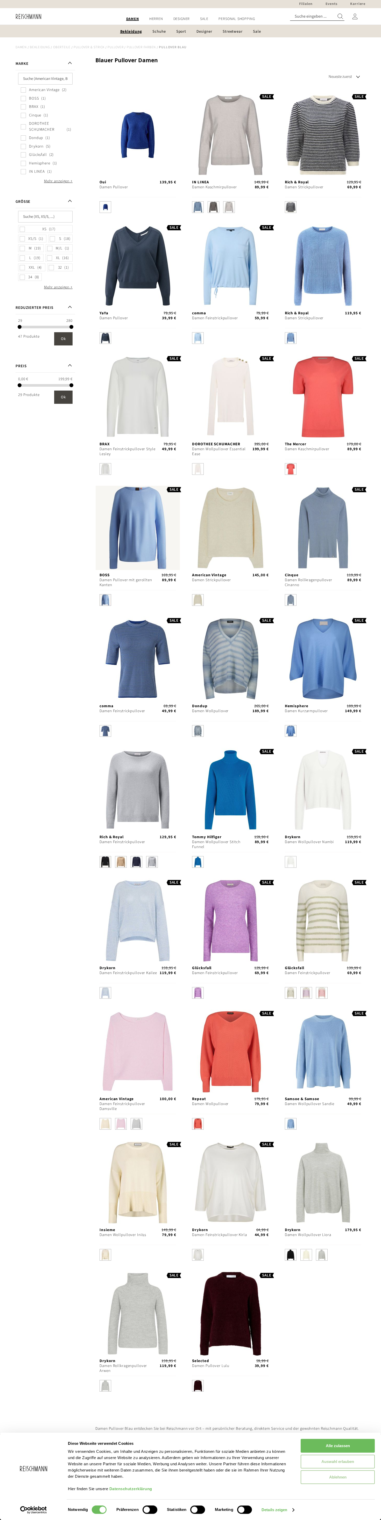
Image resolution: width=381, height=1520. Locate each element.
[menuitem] (132, 19)
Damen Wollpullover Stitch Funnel (216, 844)
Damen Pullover (114, 187)
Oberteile (61, 47)
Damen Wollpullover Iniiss (123, 1235)
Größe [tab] (23, 201)
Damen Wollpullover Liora (308, 1235)
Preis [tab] (21, 366)
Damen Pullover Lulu (210, 1366)
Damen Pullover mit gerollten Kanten (126, 582)
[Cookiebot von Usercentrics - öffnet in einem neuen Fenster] (33, 1510)
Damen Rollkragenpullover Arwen (123, 1368)
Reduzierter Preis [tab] (34, 307)
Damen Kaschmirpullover (214, 187)
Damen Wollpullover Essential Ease (219, 451)
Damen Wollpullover (210, 711)
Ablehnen (338, 1477)
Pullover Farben (141, 47)
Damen (21, 47)
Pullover (115, 47)
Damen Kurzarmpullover (306, 711)
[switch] (150, 1510)
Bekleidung (40, 47)
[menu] (190, 19)
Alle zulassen (338, 1445)
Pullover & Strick (89, 47)
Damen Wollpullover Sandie (309, 1104)
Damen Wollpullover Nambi (309, 842)
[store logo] (27, 16)
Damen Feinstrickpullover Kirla (219, 1235)
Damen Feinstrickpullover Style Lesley (127, 451)
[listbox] (138, 208)
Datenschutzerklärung (130, 1489)
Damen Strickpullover (304, 187)
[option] (105, 207)
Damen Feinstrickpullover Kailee (128, 973)
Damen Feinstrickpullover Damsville (122, 1106)
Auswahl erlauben (337, 1461)
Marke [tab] (22, 63)
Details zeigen (274, 1510)
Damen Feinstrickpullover (215, 318)
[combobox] (317, 16)
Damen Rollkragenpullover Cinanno (308, 582)
